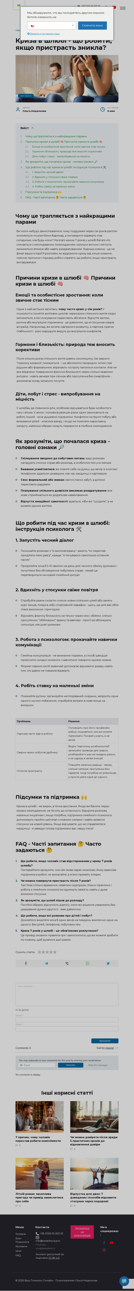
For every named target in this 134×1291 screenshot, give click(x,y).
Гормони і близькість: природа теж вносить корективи (67, 151)
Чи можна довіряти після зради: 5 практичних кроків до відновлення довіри (94, 1141)
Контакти (21, 1246)
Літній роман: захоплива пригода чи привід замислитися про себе (39, 1197)
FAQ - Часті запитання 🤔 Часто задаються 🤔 (55, 197)
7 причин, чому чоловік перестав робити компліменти (38, 1139)
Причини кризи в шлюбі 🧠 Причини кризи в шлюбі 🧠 (63, 141)
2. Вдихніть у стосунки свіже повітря (55, 177)
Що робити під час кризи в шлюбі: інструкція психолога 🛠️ (65, 167)
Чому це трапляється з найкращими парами (56, 136)
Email (19, 1024)
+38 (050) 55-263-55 (90, 5)
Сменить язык (92, 25)
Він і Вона (26, 96)
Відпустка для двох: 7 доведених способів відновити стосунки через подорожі (93, 1197)
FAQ (18, 1255)
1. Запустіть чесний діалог (48, 172)
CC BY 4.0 (54, 1257)
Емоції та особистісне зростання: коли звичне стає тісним (68, 146)
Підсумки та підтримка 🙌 (43, 192)
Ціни (18, 1250)
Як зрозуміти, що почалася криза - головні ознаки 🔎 (61, 161)
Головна (21, 1234)
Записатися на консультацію (82, 1232)
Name (19, 1015)
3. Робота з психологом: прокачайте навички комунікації (68, 181)
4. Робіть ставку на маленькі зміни (53, 186)
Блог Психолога (22, 1240)
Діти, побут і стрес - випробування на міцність (61, 156)
